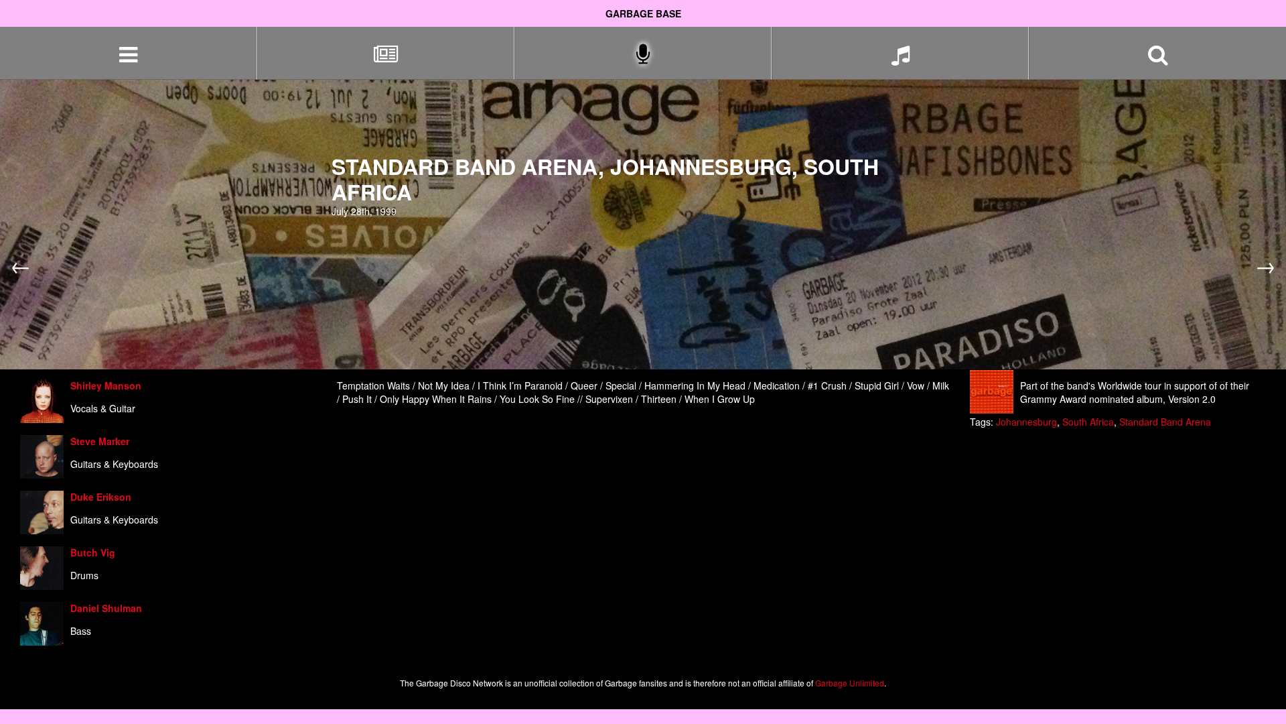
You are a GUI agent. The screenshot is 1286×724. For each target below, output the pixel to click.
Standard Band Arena (1165, 421)
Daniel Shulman (106, 608)
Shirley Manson (105, 385)
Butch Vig (92, 552)
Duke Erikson (100, 496)
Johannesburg (1026, 421)
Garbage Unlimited (849, 682)
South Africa (1088, 421)
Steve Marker (99, 441)
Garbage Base (643, 13)
